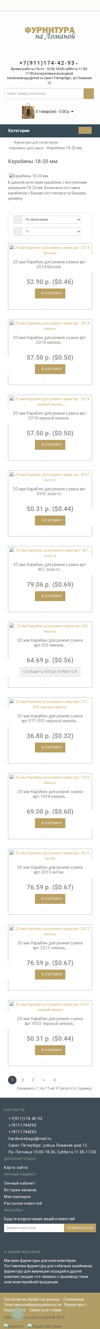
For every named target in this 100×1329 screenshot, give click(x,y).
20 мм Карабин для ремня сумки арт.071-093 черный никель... (50, 718)
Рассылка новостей (23, 1203)
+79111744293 (22, 1125)
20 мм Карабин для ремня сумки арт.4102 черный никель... (50, 1021)
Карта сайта (16, 1167)
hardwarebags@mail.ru (30, 1138)
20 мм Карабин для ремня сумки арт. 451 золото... (50, 567)
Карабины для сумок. (27, 148)
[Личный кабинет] (66, 5)
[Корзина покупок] (74, 5)
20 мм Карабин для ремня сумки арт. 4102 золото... (50, 491)
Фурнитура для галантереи (36, 142)
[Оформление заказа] (80, 5)
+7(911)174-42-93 (25, 1118)
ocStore (34, 1317)
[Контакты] (93, 5)
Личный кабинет (19, 1183)
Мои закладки (17, 1196)
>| (54, 1080)
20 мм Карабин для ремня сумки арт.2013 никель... (50, 945)
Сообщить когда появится (50, 672)
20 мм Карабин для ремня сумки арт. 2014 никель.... (50, 340)
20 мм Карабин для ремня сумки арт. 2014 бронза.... (50, 264)
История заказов (20, 1190)
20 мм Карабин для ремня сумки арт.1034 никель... (50, 794)
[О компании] (86, 5)
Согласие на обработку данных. (32, 1299)
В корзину (51, 293)
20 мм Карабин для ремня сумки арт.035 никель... (50, 643)
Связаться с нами (45, 1310)
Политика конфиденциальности (32, 1305)
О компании (73, 1299)
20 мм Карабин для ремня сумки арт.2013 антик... (50, 870)
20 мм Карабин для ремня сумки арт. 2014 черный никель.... (50, 416)
